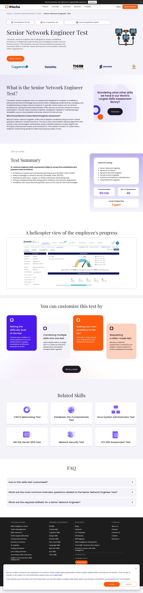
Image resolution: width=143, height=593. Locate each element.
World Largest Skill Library (20, 536)
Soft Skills (52, 552)
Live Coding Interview (18, 552)
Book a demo (15, 58)
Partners (115, 529)
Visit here (115, 111)
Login (118, 7)
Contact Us (116, 532)
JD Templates (80, 532)
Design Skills (53, 536)
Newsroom (115, 539)
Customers (66, 7)
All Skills (51, 526)
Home (9, 13)
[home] (12, 6)
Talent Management (18, 529)
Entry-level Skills (55, 542)
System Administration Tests (27, 13)
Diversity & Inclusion (18, 542)
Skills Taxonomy (16, 532)
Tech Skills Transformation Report (87, 545)
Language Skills (54, 545)
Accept (112, 584)
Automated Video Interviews (21, 555)
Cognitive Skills (54, 532)
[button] (45, 6)
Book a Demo (130, 7)
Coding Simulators (17, 548)
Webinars (78, 529)
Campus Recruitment (19, 539)
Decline (128, 584)
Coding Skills (53, 529)
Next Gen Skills (54, 548)
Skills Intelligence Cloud (19, 526)
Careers (114, 536)
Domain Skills (54, 539)
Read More (92, 2)
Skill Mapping (79, 539)
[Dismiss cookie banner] (136, 568)
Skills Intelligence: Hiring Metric (86, 542)
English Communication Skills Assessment (21, 559)
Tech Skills (53, 555)
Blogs (77, 526)
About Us (115, 526)
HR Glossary (79, 536)
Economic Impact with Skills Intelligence (85, 549)
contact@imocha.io (81, 558)
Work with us (81, 562)
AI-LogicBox (15, 545)
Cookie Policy (57, 575)
